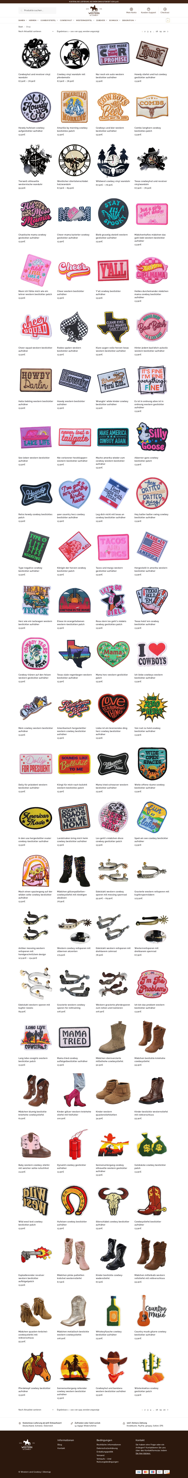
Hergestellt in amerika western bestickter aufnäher (151, 569)
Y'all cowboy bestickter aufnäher (108, 293)
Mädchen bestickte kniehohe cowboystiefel (150, 1060)
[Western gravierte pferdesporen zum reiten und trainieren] (113, 983)
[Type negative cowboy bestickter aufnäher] (35, 546)
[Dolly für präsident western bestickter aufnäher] (35, 763)
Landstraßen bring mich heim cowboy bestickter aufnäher (72, 840)
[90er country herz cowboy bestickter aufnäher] (74, 493)
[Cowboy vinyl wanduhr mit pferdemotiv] (74, 53)
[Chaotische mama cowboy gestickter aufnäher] (35, 213)
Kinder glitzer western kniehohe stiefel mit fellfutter (74, 1113)
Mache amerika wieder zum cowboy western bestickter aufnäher (110, 461)
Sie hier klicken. (143, 1453)
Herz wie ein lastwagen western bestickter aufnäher (35, 623)
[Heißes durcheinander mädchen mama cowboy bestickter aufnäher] (152, 270)
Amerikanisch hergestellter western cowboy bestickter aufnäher (71, 731)
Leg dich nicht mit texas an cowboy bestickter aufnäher (111, 516)
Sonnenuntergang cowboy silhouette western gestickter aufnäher (111, 1168)
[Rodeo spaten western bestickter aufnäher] (74, 326)
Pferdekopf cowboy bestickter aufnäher (34, 1390)
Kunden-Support (148, 13)
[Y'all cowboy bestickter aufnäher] (113, 270)
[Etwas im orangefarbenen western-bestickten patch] (74, 600)
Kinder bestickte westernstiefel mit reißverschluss (151, 1113)
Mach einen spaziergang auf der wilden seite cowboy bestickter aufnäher (35, 894)
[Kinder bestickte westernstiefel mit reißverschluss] (152, 1090)
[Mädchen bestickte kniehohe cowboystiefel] (152, 1037)
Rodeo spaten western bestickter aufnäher (69, 349)
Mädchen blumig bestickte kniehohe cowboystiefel (32, 1113)
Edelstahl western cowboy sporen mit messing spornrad (111, 893)
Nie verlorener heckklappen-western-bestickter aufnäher (72, 459)
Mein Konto (131, 13)
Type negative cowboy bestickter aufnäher (30, 569)
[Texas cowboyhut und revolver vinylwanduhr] (152, 160)
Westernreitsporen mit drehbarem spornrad (147, 950)
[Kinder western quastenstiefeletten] (113, 1090)
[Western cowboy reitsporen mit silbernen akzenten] (74, 927)
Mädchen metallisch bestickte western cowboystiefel (73, 1333)
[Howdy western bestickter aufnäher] (74, 380)
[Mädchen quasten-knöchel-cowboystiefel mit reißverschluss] (35, 1310)
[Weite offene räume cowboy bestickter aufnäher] (152, 763)
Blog (59, 1444)
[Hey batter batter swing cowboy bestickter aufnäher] (152, 493)
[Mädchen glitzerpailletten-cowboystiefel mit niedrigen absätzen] (74, 870)
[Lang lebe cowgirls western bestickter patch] (35, 1037)
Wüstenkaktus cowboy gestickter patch (147, 1390)
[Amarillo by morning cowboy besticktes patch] (74, 106)
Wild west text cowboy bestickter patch (30, 1223)
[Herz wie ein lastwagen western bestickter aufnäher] (35, 600)
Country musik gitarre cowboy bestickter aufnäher (150, 1333)
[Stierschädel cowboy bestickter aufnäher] (113, 1200)
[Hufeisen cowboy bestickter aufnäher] (74, 1200)
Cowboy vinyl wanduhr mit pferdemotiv (71, 76)
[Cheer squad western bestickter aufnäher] (35, 326)
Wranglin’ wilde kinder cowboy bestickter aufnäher (112, 403)
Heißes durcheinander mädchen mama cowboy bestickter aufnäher (151, 294)
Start (20, 27)
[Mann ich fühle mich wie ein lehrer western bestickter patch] (35, 270)
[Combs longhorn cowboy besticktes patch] (152, 106)
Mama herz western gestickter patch (112, 676)
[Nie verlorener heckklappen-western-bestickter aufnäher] (74, 436)
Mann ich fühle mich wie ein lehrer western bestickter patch (35, 293)
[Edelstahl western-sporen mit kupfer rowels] (35, 983)
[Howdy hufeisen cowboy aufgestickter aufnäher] (35, 106)
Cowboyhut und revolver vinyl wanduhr (34, 76)
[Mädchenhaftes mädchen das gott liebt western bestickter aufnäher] (152, 213)
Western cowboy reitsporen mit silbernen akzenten (74, 950)
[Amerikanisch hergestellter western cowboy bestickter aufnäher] (74, 707)
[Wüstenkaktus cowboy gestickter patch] (152, 1367)
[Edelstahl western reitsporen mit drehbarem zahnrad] (113, 927)
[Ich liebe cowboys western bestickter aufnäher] (152, 653)
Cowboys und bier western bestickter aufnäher (110, 129)
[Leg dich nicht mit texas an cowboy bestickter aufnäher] (113, 493)
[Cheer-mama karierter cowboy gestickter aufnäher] (74, 213)
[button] (165, 20)
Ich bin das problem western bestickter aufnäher (150, 1006)
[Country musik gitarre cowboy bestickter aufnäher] (152, 1310)
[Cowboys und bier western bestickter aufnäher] (113, 106)
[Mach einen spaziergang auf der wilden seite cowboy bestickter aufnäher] (35, 870)
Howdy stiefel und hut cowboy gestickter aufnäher (151, 76)
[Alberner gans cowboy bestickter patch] (152, 436)
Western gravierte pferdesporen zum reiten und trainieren (113, 1006)
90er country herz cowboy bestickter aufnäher (71, 516)
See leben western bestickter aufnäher (34, 459)
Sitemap (47, 1472)
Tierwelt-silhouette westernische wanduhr (30, 183)
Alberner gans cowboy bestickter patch (146, 459)
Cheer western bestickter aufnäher (70, 293)
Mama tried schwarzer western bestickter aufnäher (112, 786)
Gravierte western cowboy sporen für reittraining (71, 1006)
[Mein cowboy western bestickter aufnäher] (35, 707)
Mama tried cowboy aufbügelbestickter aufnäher (72, 1060)
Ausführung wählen (36, 87)
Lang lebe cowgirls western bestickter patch (33, 1060)
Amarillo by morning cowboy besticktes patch (72, 129)
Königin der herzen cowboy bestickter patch (71, 569)
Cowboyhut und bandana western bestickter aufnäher (111, 1390)
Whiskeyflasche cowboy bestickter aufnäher (109, 1333)
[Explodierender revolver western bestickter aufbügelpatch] (35, 1254)
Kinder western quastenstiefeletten (106, 1113)
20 (164, 31)
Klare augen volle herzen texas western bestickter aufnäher (112, 349)
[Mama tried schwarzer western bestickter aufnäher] (113, 763)
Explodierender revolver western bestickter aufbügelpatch (31, 1278)
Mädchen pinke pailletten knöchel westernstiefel (70, 1277)
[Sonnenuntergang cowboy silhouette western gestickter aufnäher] (113, 1144)
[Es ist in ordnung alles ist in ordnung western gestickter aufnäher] (152, 380)
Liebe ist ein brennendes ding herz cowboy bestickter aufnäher (111, 731)
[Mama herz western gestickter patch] (113, 653)
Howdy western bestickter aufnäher (71, 403)
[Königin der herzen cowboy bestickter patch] (74, 546)
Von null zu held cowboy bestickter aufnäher (148, 729)
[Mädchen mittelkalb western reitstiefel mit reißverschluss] (152, 1254)
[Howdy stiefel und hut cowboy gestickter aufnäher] (152, 53)
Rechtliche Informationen (109, 1444)
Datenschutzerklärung (107, 1448)
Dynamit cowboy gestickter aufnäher (71, 1166)
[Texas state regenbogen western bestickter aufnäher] (74, 653)
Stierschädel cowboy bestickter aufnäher (112, 1223)
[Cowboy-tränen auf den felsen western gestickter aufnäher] (35, 653)
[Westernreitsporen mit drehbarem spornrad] (152, 927)
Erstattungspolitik (105, 1452)
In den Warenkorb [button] (113, 87)
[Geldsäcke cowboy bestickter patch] (152, 1144)
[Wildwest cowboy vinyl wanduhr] (113, 160)
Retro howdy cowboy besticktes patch (35, 516)
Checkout (165, 13)
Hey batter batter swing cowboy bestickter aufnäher (151, 516)
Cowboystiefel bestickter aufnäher (148, 1223)
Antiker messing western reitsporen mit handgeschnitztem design (32, 951)
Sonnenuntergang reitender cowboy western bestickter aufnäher (72, 1391)
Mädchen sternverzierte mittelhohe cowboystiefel (109, 1060)
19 (161, 31)
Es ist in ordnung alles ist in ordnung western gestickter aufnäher (149, 404)
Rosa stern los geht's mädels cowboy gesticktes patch (111, 623)
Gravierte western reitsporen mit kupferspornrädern (152, 893)
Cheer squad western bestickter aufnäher (35, 349)
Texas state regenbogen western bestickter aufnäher (74, 676)
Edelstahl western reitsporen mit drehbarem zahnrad (113, 950)
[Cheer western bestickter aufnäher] (74, 270)
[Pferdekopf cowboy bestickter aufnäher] (35, 1367)
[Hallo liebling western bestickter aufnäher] (35, 380)
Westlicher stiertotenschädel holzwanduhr (72, 183)
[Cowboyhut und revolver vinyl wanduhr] (35, 53)
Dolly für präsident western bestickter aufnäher (32, 786)
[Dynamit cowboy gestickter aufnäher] (74, 1144)
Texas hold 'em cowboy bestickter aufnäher (147, 623)
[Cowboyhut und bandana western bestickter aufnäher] (113, 1367)
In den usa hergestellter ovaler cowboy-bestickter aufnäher (34, 840)
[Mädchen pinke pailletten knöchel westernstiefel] (74, 1254)
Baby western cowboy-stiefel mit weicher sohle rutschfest (34, 1166)
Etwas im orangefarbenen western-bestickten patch (71, 623)
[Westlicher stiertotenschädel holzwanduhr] (74, 160)
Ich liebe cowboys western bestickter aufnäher (149, 676)
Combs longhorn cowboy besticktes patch (148, 129)
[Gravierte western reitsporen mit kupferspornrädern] (152, 870)
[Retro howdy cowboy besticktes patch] (35, 493)
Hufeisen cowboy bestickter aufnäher (72, 1223)
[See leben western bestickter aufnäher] (35, 436)
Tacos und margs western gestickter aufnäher (109, 569)
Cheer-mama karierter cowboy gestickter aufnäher (73, 236)
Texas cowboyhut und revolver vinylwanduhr (151, 183)
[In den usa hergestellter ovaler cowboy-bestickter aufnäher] (35, 817)
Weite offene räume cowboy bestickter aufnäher (150, 786)
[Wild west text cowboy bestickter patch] (35, 1200)
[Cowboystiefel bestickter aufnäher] (152, 1200)
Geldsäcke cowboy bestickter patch (150, 1166)
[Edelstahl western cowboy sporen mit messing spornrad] (113, 870)
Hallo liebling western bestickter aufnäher (35, 403)
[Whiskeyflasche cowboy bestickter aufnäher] (113, 1310)
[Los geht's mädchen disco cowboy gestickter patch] (113, 817)
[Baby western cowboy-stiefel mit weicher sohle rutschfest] (35, 1144)
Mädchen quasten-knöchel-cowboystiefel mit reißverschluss (33, 1334)
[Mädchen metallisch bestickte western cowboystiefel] (74, 1310)
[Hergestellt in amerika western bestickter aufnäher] (152, 546)
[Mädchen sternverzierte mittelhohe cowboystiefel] (113, 1037)
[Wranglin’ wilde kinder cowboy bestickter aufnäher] (113, 380)
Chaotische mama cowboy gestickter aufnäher (32, 236)
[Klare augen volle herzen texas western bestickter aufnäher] (113, 326)
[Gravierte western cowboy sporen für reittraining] (74, 983)
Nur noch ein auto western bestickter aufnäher (110, 76)
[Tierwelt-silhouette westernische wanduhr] (35, 160)
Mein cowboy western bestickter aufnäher (35, 729)
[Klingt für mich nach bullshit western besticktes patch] (74, 763)
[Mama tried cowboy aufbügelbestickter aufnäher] (74, 1037)
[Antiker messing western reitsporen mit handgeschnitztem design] (35, 927)
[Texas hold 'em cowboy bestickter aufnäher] (152, 600)
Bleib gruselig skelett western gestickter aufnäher (112, 236)
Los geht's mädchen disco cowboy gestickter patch (109, 840)
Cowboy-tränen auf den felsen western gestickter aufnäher (34, 676)
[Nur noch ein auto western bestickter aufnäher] (113, 53)
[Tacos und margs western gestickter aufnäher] (113, 546)
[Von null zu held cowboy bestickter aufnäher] (152, 707)
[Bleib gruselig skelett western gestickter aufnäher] (113, 213)
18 (157, 31)
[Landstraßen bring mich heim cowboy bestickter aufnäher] (74, 817)
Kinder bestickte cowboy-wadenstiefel (109, 1277)
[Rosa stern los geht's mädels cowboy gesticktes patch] (113, 600)
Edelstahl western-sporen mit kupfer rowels (34, 1006)
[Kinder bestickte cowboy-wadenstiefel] (113, 1254)
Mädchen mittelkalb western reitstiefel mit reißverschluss (150, 1277)
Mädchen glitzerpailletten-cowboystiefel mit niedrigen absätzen (72, 894)
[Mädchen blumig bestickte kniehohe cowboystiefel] (35, 1090)
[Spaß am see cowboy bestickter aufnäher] (152, 817)
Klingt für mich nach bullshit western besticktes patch (72, 786)
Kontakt (61, 1448)
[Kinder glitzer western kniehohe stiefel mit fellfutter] (74, 1090)
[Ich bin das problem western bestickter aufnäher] (152, 983)
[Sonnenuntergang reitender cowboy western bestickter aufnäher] (74, 1367)
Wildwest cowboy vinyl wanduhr (113, 181)
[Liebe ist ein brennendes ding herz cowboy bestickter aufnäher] (113, 707)
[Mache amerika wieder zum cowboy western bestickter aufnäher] (113, 436)
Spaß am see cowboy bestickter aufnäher (151, 840)
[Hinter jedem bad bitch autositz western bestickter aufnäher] (152, 326)
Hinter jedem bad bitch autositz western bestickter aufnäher (151, 349)
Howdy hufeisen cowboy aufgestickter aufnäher (31, 129)
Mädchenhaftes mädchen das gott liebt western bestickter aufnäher (150, 238)
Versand (100, 1455)
